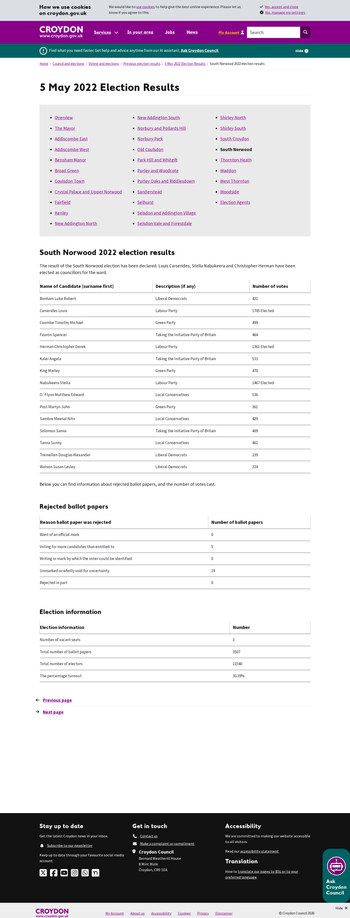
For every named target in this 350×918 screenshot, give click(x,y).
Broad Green (67, 170)
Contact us (149, 836)
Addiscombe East (71, 139)
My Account (229, 32)
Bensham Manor (70, 160)
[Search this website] (305, 32)
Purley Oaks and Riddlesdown (166, 181)
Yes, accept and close (281, 6)
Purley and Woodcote (158, 170)
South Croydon (234, 139)
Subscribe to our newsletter (69, 845)
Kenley (61, 213)
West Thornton (234, 181)
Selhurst (145, 202)
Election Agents (235, 202)
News (192, 31)
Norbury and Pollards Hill (161, 128)
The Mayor (65, 128)
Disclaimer (224, 913)
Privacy (203, 913)
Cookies (184, 913)
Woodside (229, 192)
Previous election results (141, 63)
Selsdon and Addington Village (166, 213)
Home (44, 63)
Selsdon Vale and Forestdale (164, 223)
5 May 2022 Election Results (185, 63)
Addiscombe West (72, 149)
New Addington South (158, 117)
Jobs (170, 31)
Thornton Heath (236, 160)
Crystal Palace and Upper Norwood (88, 192)
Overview (64, 117)
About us (137, 913)
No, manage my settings (285, 12)
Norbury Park (150, 139)
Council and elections (68, 63)
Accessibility (161, 913)
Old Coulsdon (150, 149)
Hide (299, 50)
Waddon (228, 170)
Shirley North (233, 117)
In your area (140, 31)
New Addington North (76, 223)
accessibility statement (259, 851)
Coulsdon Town (70, 181)
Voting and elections (104, 63)
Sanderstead (149, 192)
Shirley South (233, 128)
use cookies (145, 6)
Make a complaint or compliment (167, 843)
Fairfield (62, 202)
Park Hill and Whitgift (157, 160)
